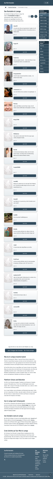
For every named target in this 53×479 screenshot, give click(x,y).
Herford (33, 421)
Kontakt (44, 462)
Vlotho (41, 66)
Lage (18, 421)
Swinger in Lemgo (43, 35)
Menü (46, 2)
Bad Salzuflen (19, 420)
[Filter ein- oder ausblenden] (35, 16)
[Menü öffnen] (50, 474)
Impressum (38, 474)
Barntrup (41, 71)
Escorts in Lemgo (12, 410)
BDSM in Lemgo (43, 29)
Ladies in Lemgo (43, 20)
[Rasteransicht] (29, 16)
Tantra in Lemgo (43, 26)
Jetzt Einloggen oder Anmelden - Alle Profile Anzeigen (21, 350)
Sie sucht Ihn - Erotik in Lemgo (43, 37)
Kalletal (41, 54)
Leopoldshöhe (42, 63)
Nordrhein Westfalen (12, 7)
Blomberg (33, 420)
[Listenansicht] (32, 16)
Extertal (41, 68)
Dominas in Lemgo (43, 32)
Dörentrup (42, 45)
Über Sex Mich (45, 455)
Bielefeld (32, 425)
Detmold (32, 418)
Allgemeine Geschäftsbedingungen (19, 474)
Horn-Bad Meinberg (20, 423)
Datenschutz (30, 474)
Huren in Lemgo (43, 17)
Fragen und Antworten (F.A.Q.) (45, 458)
